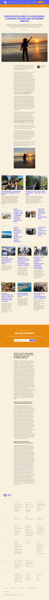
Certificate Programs (40, 528)
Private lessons (17, 534)
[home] (4, 2)
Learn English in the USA (18, 575)
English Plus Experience (30, 532)
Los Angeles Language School (18, 581)
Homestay (16, 543)
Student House (39, 546)
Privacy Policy (5, 588)
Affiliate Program (6, 591)
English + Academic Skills (18, 528)
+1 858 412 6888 (17, 509)
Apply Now (27, 580)
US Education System (40, 532)
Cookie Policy (13, 588)
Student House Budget (40, 544)
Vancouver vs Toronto (29, 566)
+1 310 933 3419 (28, 509)
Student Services (17, 566)
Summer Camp (28, 578)
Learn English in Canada (18, 564)
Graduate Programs (40, 531)
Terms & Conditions (21, 588)
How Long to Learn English (29, 564)
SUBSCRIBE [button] (43, 5)
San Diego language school (28, 469)
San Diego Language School (17, 579)
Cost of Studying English (30, 562)
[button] (20, 2)
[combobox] (45, 2)
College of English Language (11, 594)
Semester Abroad (40, 534)
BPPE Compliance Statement (32, 588)
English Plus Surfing (29, 535)
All (3, 5)
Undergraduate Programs (41, 529)
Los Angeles (23, 454)
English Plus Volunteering (30, 533)
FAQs (37, 578)
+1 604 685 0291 (39, 508)
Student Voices (39, 575)
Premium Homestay (17, 544)
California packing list (25, 483)
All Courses (27, 575)
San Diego (22, 74)
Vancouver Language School (17, 563)
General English (17, 526)
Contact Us (38, 580)
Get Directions (16, 511)
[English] (45, 2)
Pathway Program (40, 526)
